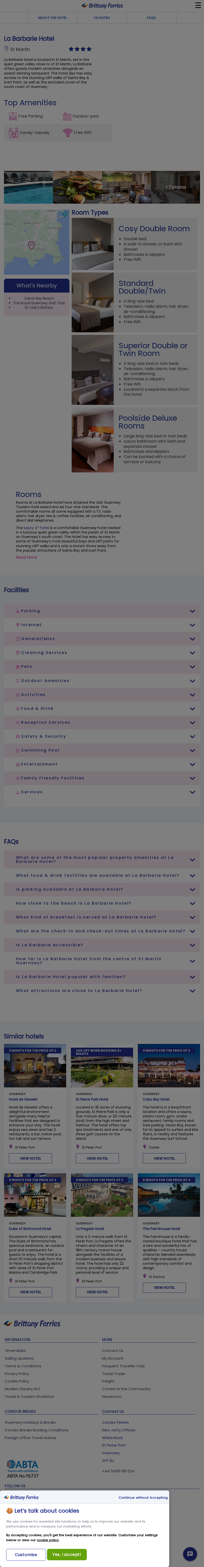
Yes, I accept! (66, 1554)
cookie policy (48, 1540)
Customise (26, 1555)
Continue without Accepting (143, 1497)
